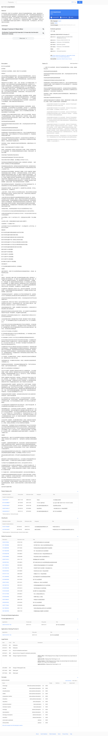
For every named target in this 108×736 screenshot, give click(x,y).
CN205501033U (5, 562)
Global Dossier (65, 58)
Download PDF (55, 17)
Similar (71, 17)
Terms (59, 734)
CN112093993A (5, 576)
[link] (4, 685)
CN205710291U (5, 559)
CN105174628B (5, 526)
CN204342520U (5, 511)
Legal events (69, 55)
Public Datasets (52, 734)
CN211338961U (5, 565)
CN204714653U (5, 582)
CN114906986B (5, 545)
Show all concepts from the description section (12, 725)
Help (71, 734)
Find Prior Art (64, 17)
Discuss (70, 58)
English (59, 21)
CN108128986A (5, 556)
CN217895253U (5, 608)
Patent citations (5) (57, 55)
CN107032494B (5, 529)
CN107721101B (5, 573)
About (37, 734)
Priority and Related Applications (63, 56)
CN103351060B (5, 505)
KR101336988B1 (6, 502)
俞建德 (56, 23)
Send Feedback (44, 734)
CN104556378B (5, 553)
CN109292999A (5, 596)
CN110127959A (5, 593)
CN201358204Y (5, 599)
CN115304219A (5, 568)
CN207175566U (5, 605)
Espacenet (59, 58)
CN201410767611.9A (6, 624)
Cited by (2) (63, 55)
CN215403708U (5, 611)
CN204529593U (5, 570)
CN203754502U (5, 508)
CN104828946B (5, 547)
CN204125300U (5, 542)
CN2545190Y (5, 499)
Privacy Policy (65, 734)
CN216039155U (5, 585)
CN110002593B (5, 550)
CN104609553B (5, 579)
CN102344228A (5, 590)
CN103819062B (5, 588)
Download (69, 680)
